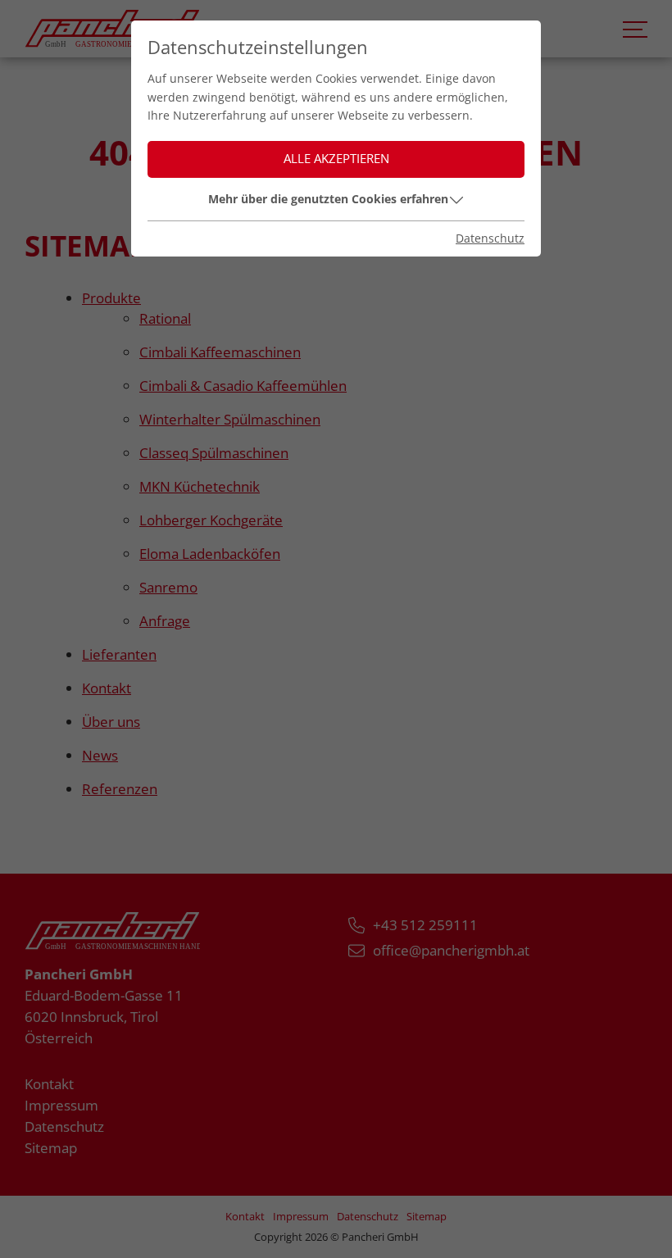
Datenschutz (490, 238)
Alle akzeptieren (336, 158)
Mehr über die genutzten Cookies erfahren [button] (328, 199)
